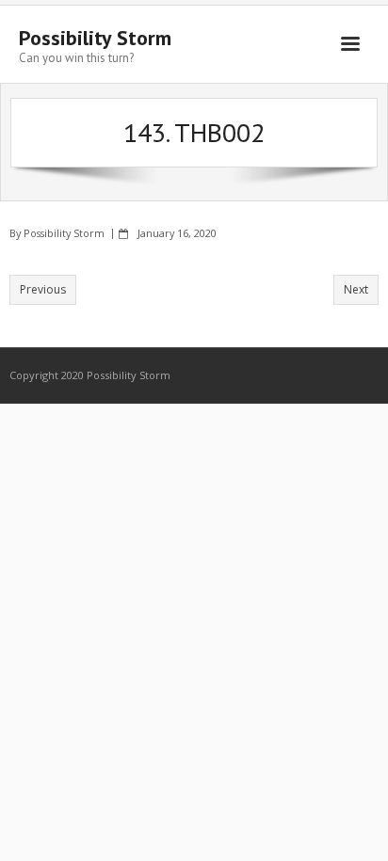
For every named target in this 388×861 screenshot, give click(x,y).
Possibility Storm (64, 233)
